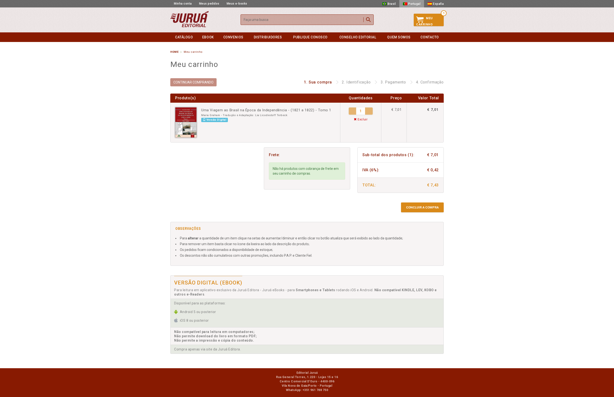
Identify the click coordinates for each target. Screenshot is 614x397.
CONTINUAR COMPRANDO (193, 82)
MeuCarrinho (424, 21)
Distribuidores (268, 37)
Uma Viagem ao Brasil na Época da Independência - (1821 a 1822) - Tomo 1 (266, 110)
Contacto (429, 37)
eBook (208, 37)
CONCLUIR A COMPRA (422, 207)
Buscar (368, 20)
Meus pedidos (209, 3)
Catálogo (184, 37)
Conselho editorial (357, 37)
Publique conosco (310, 37)
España (438, 4)
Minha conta (183, 3)
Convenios (233, 37)
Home (174, 51)
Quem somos (398, 37)
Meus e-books (237, 3)
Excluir (362, 119)
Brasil (392, 4)
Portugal (414, 4)
